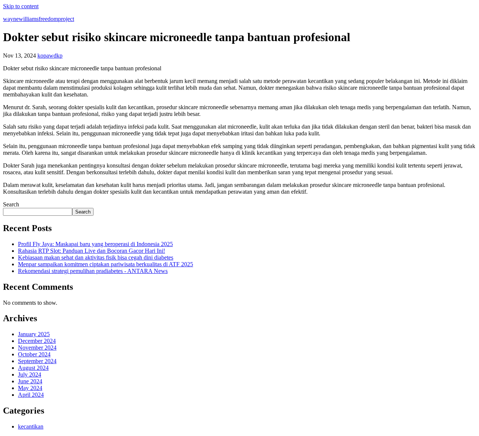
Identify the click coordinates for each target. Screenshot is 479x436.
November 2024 (37, 347)
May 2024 (30, 388)
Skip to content (21, 6)
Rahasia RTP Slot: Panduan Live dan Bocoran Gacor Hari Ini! (91, 251)
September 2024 (37, 361)
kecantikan (30, 426)
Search (11, 204)
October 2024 (34, 354)
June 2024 (30, 381)
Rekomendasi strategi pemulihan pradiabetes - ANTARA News (93, 271)
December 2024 (37, 341)
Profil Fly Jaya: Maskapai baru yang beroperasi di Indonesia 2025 (95, 244)
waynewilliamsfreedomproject (38, 19)
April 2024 (31, 395)
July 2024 (29, 374)
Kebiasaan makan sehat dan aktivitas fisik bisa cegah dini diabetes (95, 257)
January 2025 (34, 334)
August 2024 (33, 368)
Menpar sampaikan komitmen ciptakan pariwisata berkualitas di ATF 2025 (105, 264)
